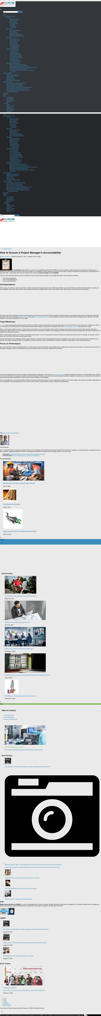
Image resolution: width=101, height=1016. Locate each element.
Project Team (13, 31)
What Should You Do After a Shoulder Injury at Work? (19, 483)
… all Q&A (12, 71)
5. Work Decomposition (15, 56)
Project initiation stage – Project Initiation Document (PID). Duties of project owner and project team (32, 867)
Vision (5, 1001)
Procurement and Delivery (16, 36)
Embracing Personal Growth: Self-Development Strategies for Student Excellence (27, 675)
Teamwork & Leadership (10, 987)
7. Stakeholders (13, 59)
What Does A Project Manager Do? (19, 66)
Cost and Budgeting (15, 30)
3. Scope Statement (14, 53)
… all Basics (12, 27)
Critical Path (12, 26)
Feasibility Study (14, 44)
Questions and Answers (13, 63)
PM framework (10, 100)
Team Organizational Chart (41, 317)
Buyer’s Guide (7, 73)
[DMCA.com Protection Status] (11, 914)
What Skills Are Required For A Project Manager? (23, 67)
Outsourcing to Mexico (12, 76)
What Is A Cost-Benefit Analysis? (18, 68)
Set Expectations (9, 715)
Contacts (8, 107)
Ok (85, 1015)
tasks (17, 433)
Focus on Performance (10, 719)
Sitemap (8, 111)
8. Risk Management (15, 60)
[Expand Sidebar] (0, 537)
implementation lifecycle (70, 326)
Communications (14, 33)
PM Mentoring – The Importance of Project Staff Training (20, 696)
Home (5, 14)
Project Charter (13, 41)
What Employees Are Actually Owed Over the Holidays (18, 955)
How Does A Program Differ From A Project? (21, 70)
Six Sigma (12, 24)
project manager (11, 433)
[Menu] (0, 9)
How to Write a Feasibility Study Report (17, 88)
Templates (9, 37)
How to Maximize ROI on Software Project (18, 90)
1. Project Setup (13, 50)
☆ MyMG (5, 103)
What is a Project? (14, 19)
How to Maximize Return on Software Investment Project (20, 531)
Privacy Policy (10, 108)
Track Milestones (9, 717)
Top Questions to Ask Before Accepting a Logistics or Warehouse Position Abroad (27, 766)
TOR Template (13, 43)
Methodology (13, 21)
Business (5, 93)
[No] (87, 1015)
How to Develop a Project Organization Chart (18, 87)
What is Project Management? (17, 64)
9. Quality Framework (15, 61)
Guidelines (9, 29)
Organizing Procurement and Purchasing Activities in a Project (22, 877)
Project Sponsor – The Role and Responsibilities (18, 899)
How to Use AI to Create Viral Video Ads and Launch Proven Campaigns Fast (24, 942)
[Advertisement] (47, 236)
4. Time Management (15, 54)
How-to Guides (7, 81)
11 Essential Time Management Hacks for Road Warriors (20, 596)
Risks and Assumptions (16, 34)
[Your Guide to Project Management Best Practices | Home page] (7, 6)
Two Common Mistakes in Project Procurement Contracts (21, 888)
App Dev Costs (10, 78)
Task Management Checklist (11, 504)
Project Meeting (13, 23)
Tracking (2, 325)
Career (5, 94)
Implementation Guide (12, 49)
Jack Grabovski (6, 256)
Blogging (8, 101)
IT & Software (10, 97)
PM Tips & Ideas (18, 747)
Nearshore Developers (12, 74)
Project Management (9, 16)
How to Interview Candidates (14, 84)
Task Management (14, 46)
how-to (5, 433)
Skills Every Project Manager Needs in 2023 (17, 622)
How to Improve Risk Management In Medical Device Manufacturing (24, 749)
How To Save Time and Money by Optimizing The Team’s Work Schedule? (24, 990)
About (8, 104)
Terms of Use (10, 110)
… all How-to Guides (12, 91)
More (4, 96)
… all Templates (13, 47)
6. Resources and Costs (16, 57)
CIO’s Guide (9, 77)
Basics (8, 17)
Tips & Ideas (9, 98)
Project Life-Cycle (14, 40)
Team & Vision (10, 106)
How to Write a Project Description (15, 83)
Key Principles (13, 20)
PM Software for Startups (13, 80)
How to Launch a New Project (14, 86)
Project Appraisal (14, 39)
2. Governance (13, 51)
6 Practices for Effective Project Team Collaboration (19, 648)
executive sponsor (59, 374)
